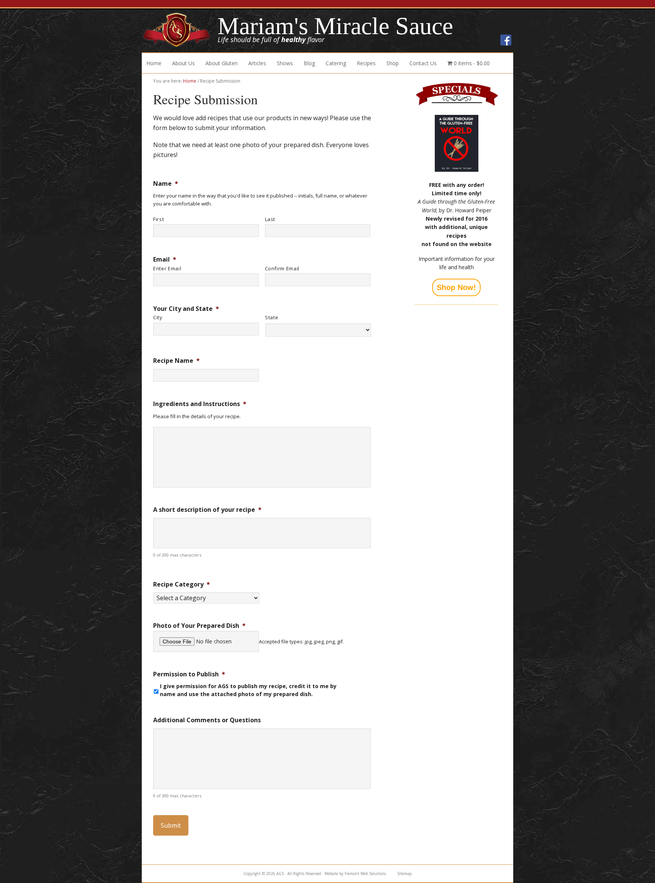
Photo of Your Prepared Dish (199, 626)
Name (165, 184)
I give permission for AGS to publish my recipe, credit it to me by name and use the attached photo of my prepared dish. (248, 690)
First (158, 219)
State (271, 317)
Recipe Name (176, 361)
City (158, 317)
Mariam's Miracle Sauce (180, 30)
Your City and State (186, 309)
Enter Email (167, 268)
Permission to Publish (189, 674)
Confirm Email (282, 268)
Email (164, 259)
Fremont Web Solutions (365, 873)
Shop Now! (456, 287)
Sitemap (404, 873)
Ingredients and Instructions (199, 404)
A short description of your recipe (207, 510)
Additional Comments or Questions (207, 720)
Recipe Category (181, 584)
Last (270, 219)
